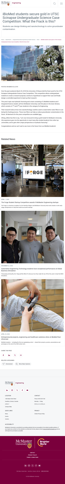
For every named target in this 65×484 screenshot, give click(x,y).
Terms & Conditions (32, 457)
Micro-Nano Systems (24, 364)
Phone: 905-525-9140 (39, 398)
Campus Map (8, 406)
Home (2, 39)
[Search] (54, 3)
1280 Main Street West (10, 398)
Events (6, 416)
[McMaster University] (32, 443)
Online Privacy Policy (39, 413)
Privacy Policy (32, 455)
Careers (7, 419)
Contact (39, 452)
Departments (8, 39)
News (38, 39)
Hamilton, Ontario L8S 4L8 (34, 471)
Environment (9, 364)
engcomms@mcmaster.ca (49, 429)
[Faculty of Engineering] (11, 3)
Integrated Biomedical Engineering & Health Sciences (24, 39)
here (40, 114)
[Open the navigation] (61, 3)
